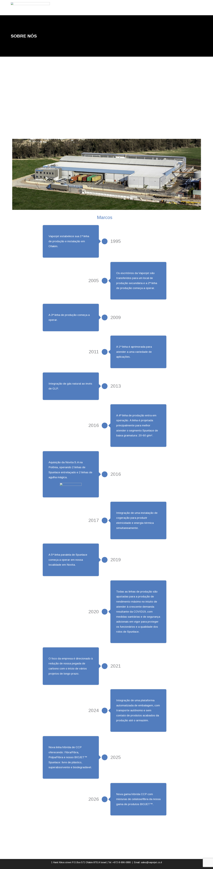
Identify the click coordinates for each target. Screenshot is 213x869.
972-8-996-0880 (122, 862)
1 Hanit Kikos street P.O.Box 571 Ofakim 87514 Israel (78, 862)
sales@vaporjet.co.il (151, 862)
